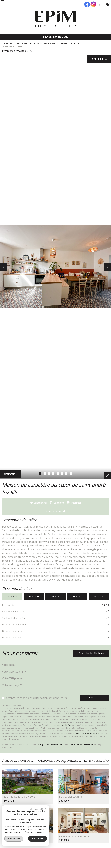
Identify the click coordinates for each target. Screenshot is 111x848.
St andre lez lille (28, 43)
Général (12, 596)
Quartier (98, 596)
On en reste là (36, 809)
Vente (12, 43)
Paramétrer (14, 838)
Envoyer (94, 697)
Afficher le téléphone (92, 653)
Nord (18, 43)
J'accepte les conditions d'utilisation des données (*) (36, 698)
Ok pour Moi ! (38, 838)
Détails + (34, 596)
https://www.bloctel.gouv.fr (87, 733)
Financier (55, 596)
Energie (77, 596)
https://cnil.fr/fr (63, 725)
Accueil (5, 43)
